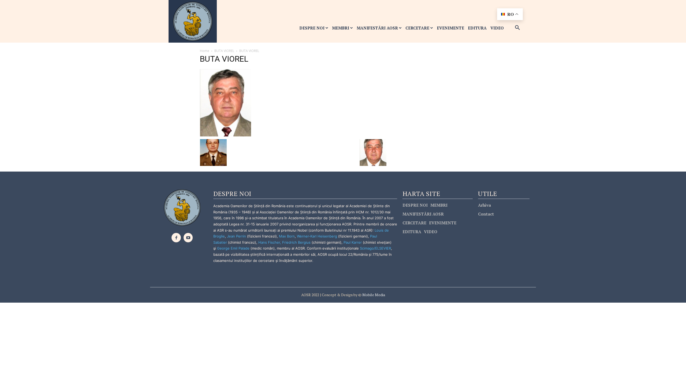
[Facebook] (176, 237)
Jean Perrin (237, 236)
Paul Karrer (353, 242)
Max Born (287, 236)
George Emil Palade (233, 248)
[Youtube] (188, 237)
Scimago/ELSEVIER (375, 248)
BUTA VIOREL (224, 51)
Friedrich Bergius (296, 242)
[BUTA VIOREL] (225, 102)
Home (204, 51)
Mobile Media (373, 294)
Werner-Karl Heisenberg (317, 236)
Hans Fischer (269, 242)
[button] (517, 28)
